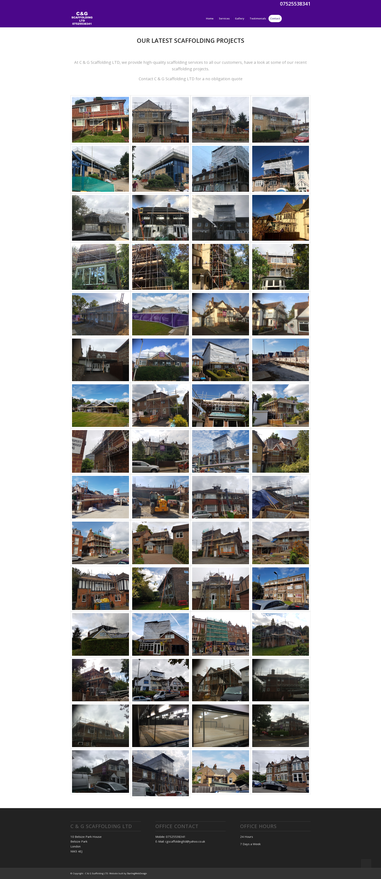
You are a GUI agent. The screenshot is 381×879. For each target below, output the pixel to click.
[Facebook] (296, 18)
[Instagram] (308, 18)
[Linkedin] (302, 18)
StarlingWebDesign (137, 873)
